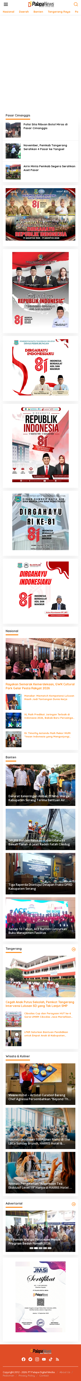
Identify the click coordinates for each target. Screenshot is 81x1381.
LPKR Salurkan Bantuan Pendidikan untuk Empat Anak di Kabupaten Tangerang (46, 1034)
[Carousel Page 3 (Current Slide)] (40, 1248)
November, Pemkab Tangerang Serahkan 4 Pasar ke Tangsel (45, 147)
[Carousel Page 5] (49, 1248)
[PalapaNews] (41, 4)
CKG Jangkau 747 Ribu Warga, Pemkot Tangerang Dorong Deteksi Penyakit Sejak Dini (47, 1241)
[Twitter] (30, 1359)
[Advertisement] (40, 60)
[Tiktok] (50, 1359)
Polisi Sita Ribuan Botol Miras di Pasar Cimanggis (46, 126)
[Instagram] (37, 1359)
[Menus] (6, 4)
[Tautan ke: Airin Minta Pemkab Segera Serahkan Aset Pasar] (13, 171)
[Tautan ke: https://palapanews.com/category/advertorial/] (73, 1204)
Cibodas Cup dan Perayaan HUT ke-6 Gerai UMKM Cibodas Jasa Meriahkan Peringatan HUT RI (47, 1015)
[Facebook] (23, 1359)
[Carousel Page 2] (36, 1248)
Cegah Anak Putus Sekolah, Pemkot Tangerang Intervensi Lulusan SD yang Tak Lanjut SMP (40, 1004)
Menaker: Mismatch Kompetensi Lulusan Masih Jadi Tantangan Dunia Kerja (49, 697)
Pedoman (8, 1375)
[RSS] (57, 1359)
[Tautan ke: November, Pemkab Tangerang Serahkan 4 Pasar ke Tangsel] (13, 151)
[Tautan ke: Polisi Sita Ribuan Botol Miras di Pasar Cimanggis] (13, 130)
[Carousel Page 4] (45, 1248)
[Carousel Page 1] (31, 1248)
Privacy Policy (27, 1375)
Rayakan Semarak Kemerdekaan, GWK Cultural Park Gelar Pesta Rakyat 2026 (40, 686)
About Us (65, 1372)
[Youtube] (43, 1359)
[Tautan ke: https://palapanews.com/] (73, 949)
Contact (44, 1375)
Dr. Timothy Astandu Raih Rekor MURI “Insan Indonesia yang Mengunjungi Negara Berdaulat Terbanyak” (47, 735)
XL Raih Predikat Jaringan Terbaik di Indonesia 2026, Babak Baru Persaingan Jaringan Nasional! (49, 716)
